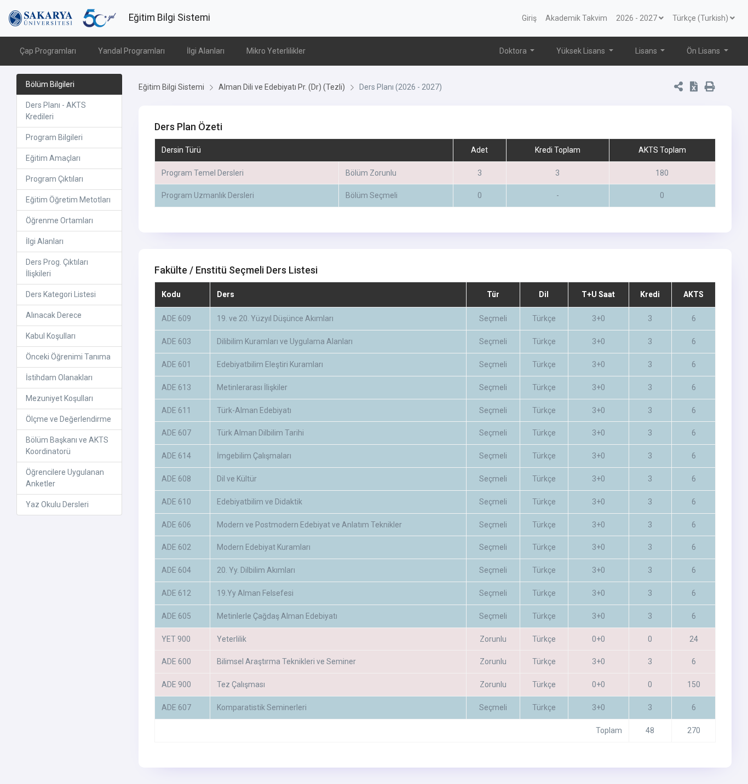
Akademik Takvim (576, 18)
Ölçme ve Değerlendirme (68, 419)
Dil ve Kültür (237, 478)
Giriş (529, 18)
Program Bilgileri (54, 137)
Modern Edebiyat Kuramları (263, 547)
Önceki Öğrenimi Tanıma (68, 356)
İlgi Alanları (206, 51)
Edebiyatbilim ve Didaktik (259, 501)
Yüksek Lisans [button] (581, 51)
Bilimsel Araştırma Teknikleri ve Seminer (286, 661)
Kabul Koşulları (51, 336)
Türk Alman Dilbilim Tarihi (260, 432)
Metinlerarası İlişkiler (252, 387)
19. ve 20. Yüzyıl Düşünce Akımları (275, 318)
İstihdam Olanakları (59, 377)
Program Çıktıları (54, 179)
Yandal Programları (131, 51)
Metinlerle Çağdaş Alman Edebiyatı (277, 616)
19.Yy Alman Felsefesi (255, 593)
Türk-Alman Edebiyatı (254, 410)
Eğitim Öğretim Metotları (68, 199)
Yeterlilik (231, 639)
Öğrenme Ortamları (59, 220)
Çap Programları (48, 51)
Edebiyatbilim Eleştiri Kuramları (270, 364)
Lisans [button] (647, 51)
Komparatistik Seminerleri (262, 707)
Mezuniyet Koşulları (59, 398)
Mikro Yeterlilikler (276, 51)
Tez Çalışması (241, 684)
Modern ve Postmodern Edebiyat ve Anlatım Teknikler (309, 524)
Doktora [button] (513, 51)
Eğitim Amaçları (53, 158)
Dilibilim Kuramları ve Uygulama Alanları (285, 341)
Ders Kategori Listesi (61, 294)
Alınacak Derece (54, 315)
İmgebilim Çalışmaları (254, 455)
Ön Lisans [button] (704, 51)
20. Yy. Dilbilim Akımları (256, 570)
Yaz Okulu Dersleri (57, 504)
